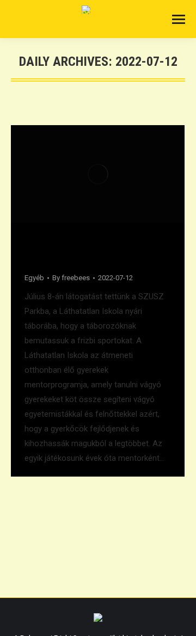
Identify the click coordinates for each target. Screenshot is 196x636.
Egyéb (34, 278)
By (71, 278)
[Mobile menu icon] (178, 19)
